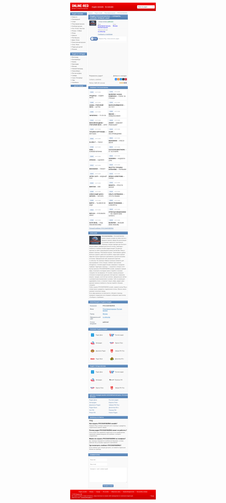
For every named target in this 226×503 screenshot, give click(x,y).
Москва (115, 26)
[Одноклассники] (118, 79)
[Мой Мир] (121, 79)
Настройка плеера (142, 491)
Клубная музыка (77, 26)
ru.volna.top (101, 31)
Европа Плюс (113, 402)
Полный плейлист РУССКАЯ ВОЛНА (101, 228)
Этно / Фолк (75, 44)
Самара (74, 75)
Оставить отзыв (108, 485)
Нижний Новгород (77, 68)
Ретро (74, 33)
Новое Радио (113, 412)
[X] (123, 79)
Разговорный (76, 19)
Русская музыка (103, 27)
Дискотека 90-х (114, 407)
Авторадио (92, 402)
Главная (90, 13)
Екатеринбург (76, 59)
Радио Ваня (93, 407)
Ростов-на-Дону (77, 73)
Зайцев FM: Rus (114, 405)
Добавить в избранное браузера (80, 8)
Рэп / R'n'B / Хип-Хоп (78, 28)
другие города (78, 85)
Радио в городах (78, 54)
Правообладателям (128, 491)
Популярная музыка (110, 13)
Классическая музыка (78, 42)
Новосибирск (76, 71)
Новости (74, 17)
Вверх (152, 496)
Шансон (74, 35)
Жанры (91, 491)
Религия (74, 49)
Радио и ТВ (79, 494)
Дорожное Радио (94, 405)
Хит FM (91, 410)
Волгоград (75, 57)
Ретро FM (92, 412)
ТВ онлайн (109, 7)
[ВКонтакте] (116, 79)
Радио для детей (77, 47)
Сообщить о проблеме (105, 34)
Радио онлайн (98, 7)
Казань (74, 61)
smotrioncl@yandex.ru (86, 497)
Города (98, 491)
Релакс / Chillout (77, 31)
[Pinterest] (126, 79)
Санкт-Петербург (77, 78)
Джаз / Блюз (75, 40)
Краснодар (75, 64)
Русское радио (113, 400)
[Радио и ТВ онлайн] (80, 6)
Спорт (74, 21)
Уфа (73, 80)
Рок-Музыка (75, 37)
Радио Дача (93, 400)
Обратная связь (115, 491)
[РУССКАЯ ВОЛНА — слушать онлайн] (95, 244)
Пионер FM (112, 410)
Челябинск (75, 82)
